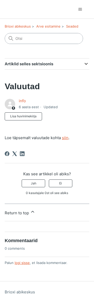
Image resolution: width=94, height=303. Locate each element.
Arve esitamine (48, 26)
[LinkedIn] (22, 153)
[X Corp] (14, 153)
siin (65, 137)
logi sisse (22, 263)
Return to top (17, 212)
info (22, 100)
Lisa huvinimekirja (23, 116)
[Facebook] (7, 153)
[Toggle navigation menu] (80, 9)
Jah (33, 183)
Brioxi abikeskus (18, 26)
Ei (60, 183)
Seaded (72, 26)
